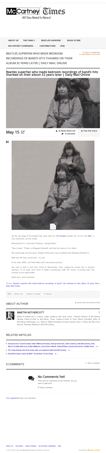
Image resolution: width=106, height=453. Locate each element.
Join (62, 46)
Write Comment (94, 363)
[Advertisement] (76, 28)
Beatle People (31, 446)
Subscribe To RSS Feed (91, 54)
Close (55, 224)
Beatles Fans (18, 294)
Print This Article (90, 131)
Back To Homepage (92, 52)
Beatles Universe (51, 40)
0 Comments (70, 134)
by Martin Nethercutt (66, 131)
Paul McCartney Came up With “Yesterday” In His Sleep (30, 354)
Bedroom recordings (33, 294)
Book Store (73, 40)
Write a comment (46, 387)
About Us (13, 40)
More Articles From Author (88, 302)
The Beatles (48, 294)
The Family (29, 40)
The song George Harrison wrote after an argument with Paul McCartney (37, 350)
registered (14, 398)
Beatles (63, 236)
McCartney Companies (47, 446)
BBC (90, 236)
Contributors (48, 46)
